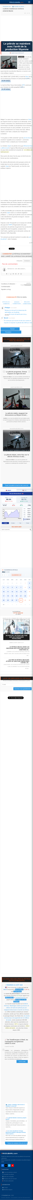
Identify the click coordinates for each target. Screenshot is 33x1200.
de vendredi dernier (15, 997)
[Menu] (29, 1)
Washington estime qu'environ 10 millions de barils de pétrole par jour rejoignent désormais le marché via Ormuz (16, 1007)
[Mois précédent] (6, 575)
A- (29, 13)
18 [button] (8, 596)
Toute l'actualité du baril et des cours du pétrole (16, 486)
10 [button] (3, 591)
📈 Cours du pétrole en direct (9, 1172)
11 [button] (8, 591)
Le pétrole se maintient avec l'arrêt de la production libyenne (16, 46)
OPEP (10, 224)
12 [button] (12, 591)
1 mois (5, 523)
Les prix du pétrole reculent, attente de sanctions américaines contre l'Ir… (17, 661)
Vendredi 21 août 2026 (14, 985)
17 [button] (3, 596)
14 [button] (21, 591)
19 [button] (12, 596)
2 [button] (29, 583)
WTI (23, 85)
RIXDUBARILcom (9, 1153)
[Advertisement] (16, 28)
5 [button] (12, 587)
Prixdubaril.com (7, 6)
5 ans (27, 523)
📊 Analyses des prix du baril (9, 1178)
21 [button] (21, 596)
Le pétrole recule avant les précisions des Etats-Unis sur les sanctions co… (17, 648)
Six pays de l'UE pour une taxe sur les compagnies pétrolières (16, 637)
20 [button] (16, 596)
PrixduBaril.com (6, 1195)
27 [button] (16, 600)
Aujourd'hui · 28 (16, 575)
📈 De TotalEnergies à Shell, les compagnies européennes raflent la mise (16, 1041)
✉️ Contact (5, 1187)
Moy (25, 519)
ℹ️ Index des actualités (8, 1176)
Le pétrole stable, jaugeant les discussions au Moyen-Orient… (16, 414)
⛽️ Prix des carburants (7, 1181)
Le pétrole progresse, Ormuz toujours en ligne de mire (16, 372)
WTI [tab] (24, 490)
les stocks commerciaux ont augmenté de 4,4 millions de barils (17, 1018)
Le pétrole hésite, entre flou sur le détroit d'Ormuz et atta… (16, 455)
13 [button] (16, 591)
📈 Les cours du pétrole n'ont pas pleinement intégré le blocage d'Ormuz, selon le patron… (16, 1132)
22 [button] (25, 596)
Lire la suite (22, 1061)
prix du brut (27, 137)
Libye (9, 146)
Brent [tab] (8, 490)
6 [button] (16, 587)
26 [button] (12, 600)
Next (29, 372)
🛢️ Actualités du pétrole (18, 6)
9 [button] (29, 587)
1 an (20, 523)
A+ (25, 13)
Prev (4, 372)
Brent (27, 76)
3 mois (12, 523)
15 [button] (25, 591)
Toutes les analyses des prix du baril (18, 1143)
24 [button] (3, 600)
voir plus (7, 314)
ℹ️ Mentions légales (7, 1189)
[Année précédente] (2, 575)
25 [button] (8, 600)
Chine (30, 119)
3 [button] (3, 587)
